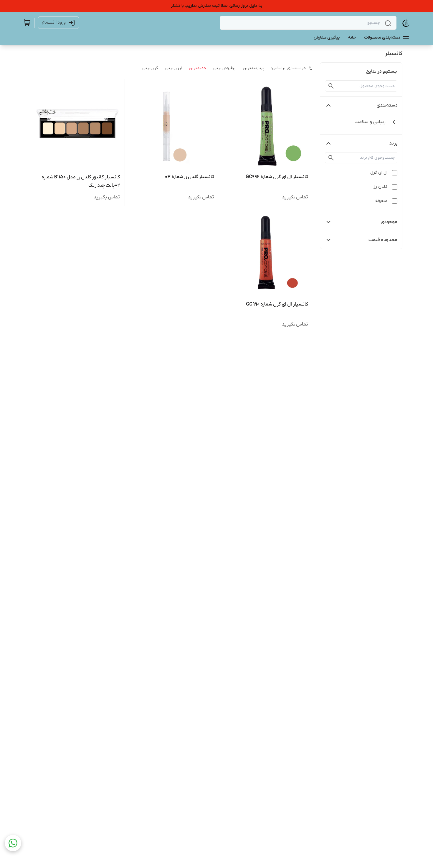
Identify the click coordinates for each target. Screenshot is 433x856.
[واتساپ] (13, 843)
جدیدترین (197, 68)
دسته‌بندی (386, 105)
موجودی (389, 222)
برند (393, 143)
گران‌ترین (150, 68)
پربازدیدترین (253, 68)
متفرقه (381, 201)
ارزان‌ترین (173, 68)
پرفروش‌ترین (224, 68)
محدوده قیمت (382, 240)
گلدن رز (380, 187)
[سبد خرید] (27, 22)
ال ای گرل (378, 172)
